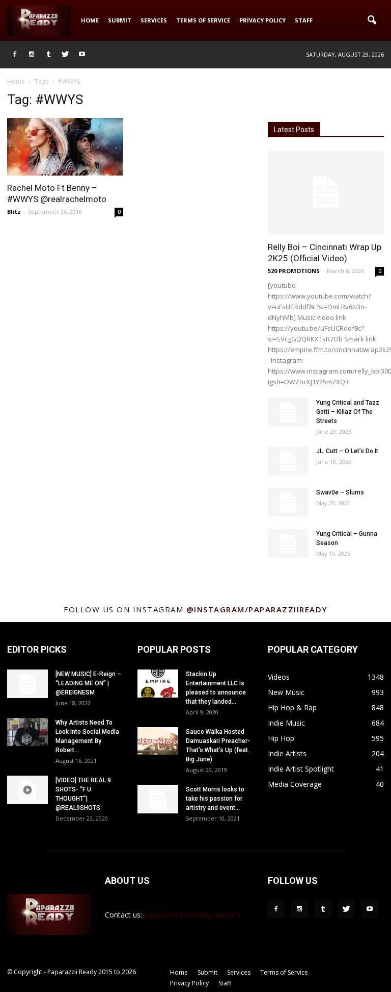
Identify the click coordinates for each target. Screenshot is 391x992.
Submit (119, 20)
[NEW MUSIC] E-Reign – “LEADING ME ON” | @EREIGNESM (88, 683)
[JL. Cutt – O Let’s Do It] (288, 461)
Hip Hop (281, 738)
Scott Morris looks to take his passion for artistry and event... (215, 798)
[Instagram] (31, 54)
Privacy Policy (262, 20)
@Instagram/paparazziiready (256, 609)
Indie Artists (287, 753)
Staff (304, 20)
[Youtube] (82, 54)
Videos (279, 677)
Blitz (14, 211)
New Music (286, 692)
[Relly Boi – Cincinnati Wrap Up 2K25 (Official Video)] (326, 193)
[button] (371, 20)
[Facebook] (14, 54)
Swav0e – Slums (340, 492)
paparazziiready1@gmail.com (192, 915)
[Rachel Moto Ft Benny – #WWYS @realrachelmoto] (65, 147)
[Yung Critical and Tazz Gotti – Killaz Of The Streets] (288, 412)
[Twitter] (65, 54)
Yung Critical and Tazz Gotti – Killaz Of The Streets (347, 412)
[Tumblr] (48, 54)
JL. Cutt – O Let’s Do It (347, 451)
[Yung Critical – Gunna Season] (288, 543)
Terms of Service (203, 20)
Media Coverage (295, 784)
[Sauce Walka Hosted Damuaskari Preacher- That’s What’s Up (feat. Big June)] (157, 741)
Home (90, 20)
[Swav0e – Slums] (288, 502)
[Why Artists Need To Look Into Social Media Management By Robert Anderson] (27, 732)
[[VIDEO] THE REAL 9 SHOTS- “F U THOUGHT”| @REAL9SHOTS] (27, 790)
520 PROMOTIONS (294, 271)
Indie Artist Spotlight (301, 769)
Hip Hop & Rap (292, 707)
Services (154, 20)
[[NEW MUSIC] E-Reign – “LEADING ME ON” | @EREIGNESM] (27, 683)
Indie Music (286, 723)
